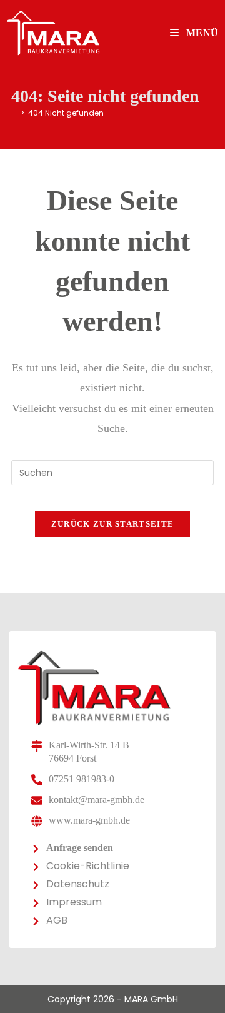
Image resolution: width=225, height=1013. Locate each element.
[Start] (14, 113)
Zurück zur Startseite (112, 523)
